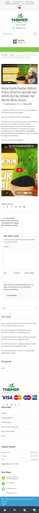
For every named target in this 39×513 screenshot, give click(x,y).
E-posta (17, 273)
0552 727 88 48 (14, 464)
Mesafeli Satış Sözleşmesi (12, 3)
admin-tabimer (10, 104)
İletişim (19, 5)
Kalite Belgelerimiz (18, 2)
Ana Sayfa (4, 55)
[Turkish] (19, 8)
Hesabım (7, 2)
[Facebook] (3, 404)
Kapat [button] (4, 504)
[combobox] (19, 34)
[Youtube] (15, 404)
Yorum (6, 246)
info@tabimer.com (11, 488)
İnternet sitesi (29, 273)
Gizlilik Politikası (29, 2)
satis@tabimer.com (11, 493)
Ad (5, 273)
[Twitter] (7, 404)
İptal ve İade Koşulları (28, 3)
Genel (11, 55)
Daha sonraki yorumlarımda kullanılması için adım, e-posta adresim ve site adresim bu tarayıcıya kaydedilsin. (18, 287)
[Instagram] (11, 404)
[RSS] (19, 404)
